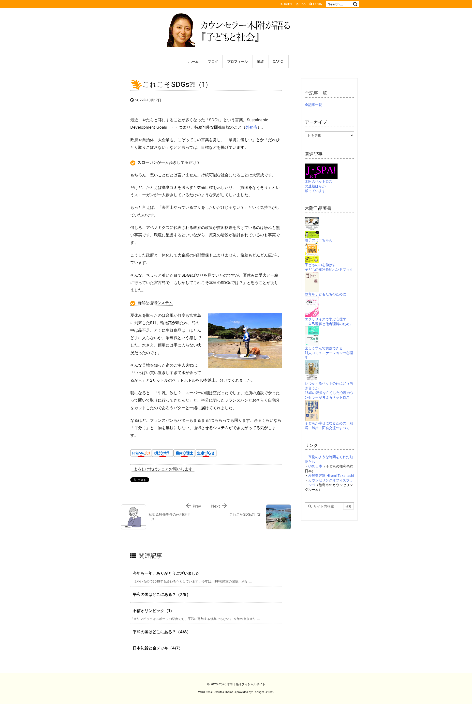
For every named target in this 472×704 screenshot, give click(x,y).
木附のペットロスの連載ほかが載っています (318, 186)
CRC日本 (315, 466)
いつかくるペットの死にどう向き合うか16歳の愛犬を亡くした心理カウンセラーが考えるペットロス (329, 390)
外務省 (251, 127)
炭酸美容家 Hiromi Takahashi (331, 475)
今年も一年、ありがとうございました (166, 573)
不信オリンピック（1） (153, 610)
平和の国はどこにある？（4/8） (162, 631)
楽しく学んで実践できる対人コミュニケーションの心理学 (329, 352)
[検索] (355, 4)
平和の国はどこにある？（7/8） (162, 594)
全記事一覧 (313, 105)
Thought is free (262, 692)
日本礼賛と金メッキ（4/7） (158, 647)
